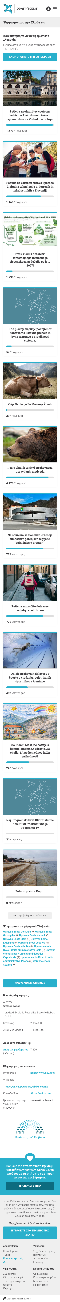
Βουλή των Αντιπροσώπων (42, 1256)
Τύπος (7, 1254)
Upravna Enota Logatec (32, 942)
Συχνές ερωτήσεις (44, 1251)
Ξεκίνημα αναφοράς (14, 1281)
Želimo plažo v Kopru (30, 891)
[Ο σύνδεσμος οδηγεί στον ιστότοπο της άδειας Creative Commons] (5, 1298)
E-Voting (38, 1262)
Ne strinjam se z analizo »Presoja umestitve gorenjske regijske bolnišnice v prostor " (30, 539)
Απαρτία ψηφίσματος (15, 1049)
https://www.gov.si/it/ (42, 1072)
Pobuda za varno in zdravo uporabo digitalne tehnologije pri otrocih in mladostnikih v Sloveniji (30, 186)
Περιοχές (8, 1288)
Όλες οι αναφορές (13, 1277)
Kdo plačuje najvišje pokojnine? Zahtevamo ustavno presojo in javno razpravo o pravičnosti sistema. (30, 334)
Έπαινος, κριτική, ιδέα (13, 1260)
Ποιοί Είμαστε (11, 1251)
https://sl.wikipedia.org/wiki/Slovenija (26, 1086)
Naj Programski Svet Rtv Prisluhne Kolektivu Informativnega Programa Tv (30, 824)
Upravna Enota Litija (15, 939)
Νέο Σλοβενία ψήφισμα (30, 983)
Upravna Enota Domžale (17, 931)
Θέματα (7, 1284)
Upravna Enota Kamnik (32, 935)
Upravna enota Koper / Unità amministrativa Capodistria (29, 953)
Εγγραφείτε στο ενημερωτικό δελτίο (30, 1232)
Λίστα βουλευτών (40, 1093)
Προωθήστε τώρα (30, 1185)
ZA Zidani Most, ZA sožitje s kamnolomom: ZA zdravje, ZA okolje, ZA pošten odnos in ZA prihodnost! (30, 750)
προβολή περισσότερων (32, 915)
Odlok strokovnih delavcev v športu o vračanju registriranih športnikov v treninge (30, 677)
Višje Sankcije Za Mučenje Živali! (30, 404)
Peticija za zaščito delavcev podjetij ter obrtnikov (30, 608)
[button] (48, 9)
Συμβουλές (9, 1273)
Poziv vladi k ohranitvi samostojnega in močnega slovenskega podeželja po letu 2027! (30, 259)
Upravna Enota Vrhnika (16, 946)
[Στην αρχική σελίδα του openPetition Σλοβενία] (21, 8)
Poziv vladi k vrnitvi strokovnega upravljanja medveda (30, 469)
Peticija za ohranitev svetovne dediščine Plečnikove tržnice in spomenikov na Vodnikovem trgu (30, 115)
